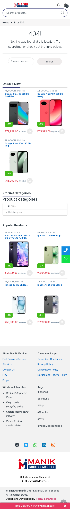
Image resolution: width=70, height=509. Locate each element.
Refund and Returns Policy (52, 374)
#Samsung (43, 398)
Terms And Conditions (50, 359)
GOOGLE (12, 91)
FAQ (5, 374)
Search (62, 13)
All (6, 91)
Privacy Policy (45, 364)
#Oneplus (43, 412)
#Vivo (41, 419)
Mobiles (21, 91)
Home (6, 22)
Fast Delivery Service (14, 359)
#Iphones (43, 391)
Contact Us (9, 369)
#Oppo (41, 405)
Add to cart (30, 131)
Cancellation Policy (48, 369)
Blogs (6, 380)
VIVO (19, 232)
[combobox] (30, 13)
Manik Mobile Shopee (34, 490)
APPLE (44, 232)
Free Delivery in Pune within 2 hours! (35, 505)
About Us (8, 364)
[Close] (65, 505)
